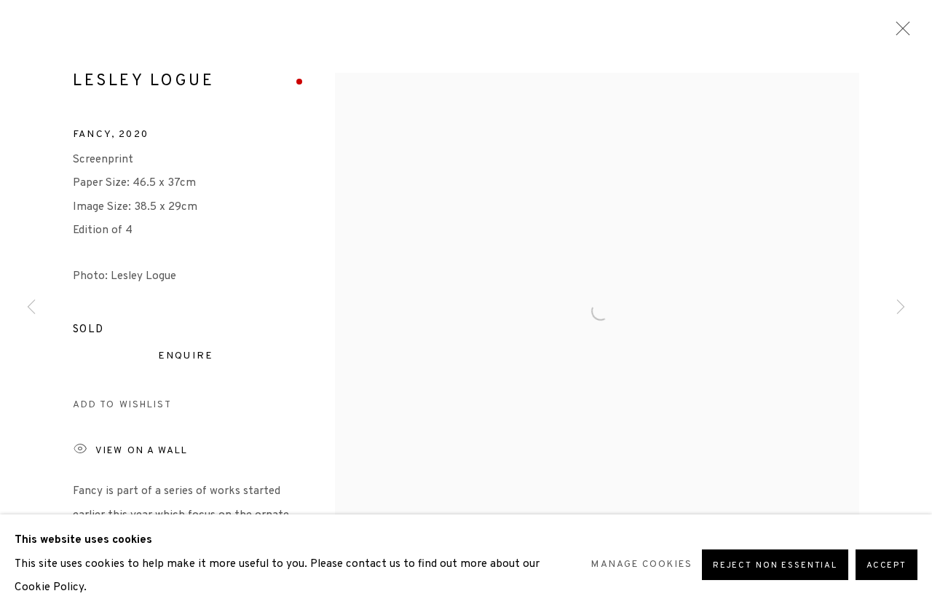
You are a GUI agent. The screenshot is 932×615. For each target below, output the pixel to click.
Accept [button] (886, 565)
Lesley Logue (143, 81)
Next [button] (900, 308)
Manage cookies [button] (641, 564)
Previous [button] (31, 308)
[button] (123, 405)
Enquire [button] (185, 356)
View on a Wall (141, 450)
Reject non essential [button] (775, 565)
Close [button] (899, 33)
